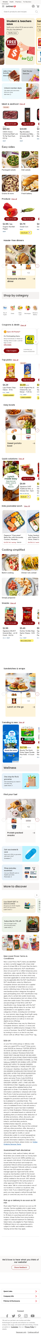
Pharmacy (18, 2)
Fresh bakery (26, 193)
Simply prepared (8, 598)
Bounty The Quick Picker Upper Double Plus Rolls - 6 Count (27, 752)
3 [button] (20, 321)
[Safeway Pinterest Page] (20, 1316)
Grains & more (8, 193)
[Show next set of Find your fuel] (37, 820)
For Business (27, 2)
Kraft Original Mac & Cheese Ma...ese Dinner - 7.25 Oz (27, 390)
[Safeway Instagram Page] (26, 1316)
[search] (36, 11)
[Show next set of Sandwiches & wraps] (37, 694)
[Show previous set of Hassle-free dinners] (3, 266)
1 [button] (14, 321)
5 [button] (27, 321)
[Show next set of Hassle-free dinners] (37, 266)
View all (22, 104)
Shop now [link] (6, 75)
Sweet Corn (24, 227)
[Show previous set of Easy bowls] (3, 430)
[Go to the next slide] (35, 342)
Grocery (5, 2)
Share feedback (20, 1267)
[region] (20, 1326)
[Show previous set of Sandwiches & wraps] (3, 694)
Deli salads (25, 170)
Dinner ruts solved (28, 573)
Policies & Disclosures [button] (12, 1301)
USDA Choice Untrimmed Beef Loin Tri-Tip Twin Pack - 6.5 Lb (10, 135)
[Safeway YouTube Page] (32, 1316)
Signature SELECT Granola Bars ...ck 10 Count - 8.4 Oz (10, 633)
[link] (7, 94)
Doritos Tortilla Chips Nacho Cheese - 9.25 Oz (27, 633)
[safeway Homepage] (11, 6)
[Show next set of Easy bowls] (37, 430)
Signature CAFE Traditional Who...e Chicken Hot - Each (27, 489)
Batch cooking (8, 573)
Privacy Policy (29, 1327)
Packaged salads (9, 170)
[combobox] (20, 11)
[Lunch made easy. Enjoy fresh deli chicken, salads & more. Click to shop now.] (10, 481)
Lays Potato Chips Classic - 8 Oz (9, 389)
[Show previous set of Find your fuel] (3, 820)
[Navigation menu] (3, 6)
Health (12, 2)
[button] (33, 6)
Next (35, 527)
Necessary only (21, 1332)
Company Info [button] (9, 1296)
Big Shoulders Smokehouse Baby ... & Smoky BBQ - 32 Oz (27, 135)
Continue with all (33, 1332)
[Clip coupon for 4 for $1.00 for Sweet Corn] (29, 232)
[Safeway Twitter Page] (13, 1316)
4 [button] (24, 321)
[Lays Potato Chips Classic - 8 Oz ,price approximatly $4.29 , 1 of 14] (10, 382)
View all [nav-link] (27, 506)
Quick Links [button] (8, 1291)
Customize (14, 1327)
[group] (20, 41)
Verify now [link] (12, 33)
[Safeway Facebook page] (7, 1316)
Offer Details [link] (7, 345)
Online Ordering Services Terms (20, 1143)
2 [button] (17, 321)
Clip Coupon (11, 350)
